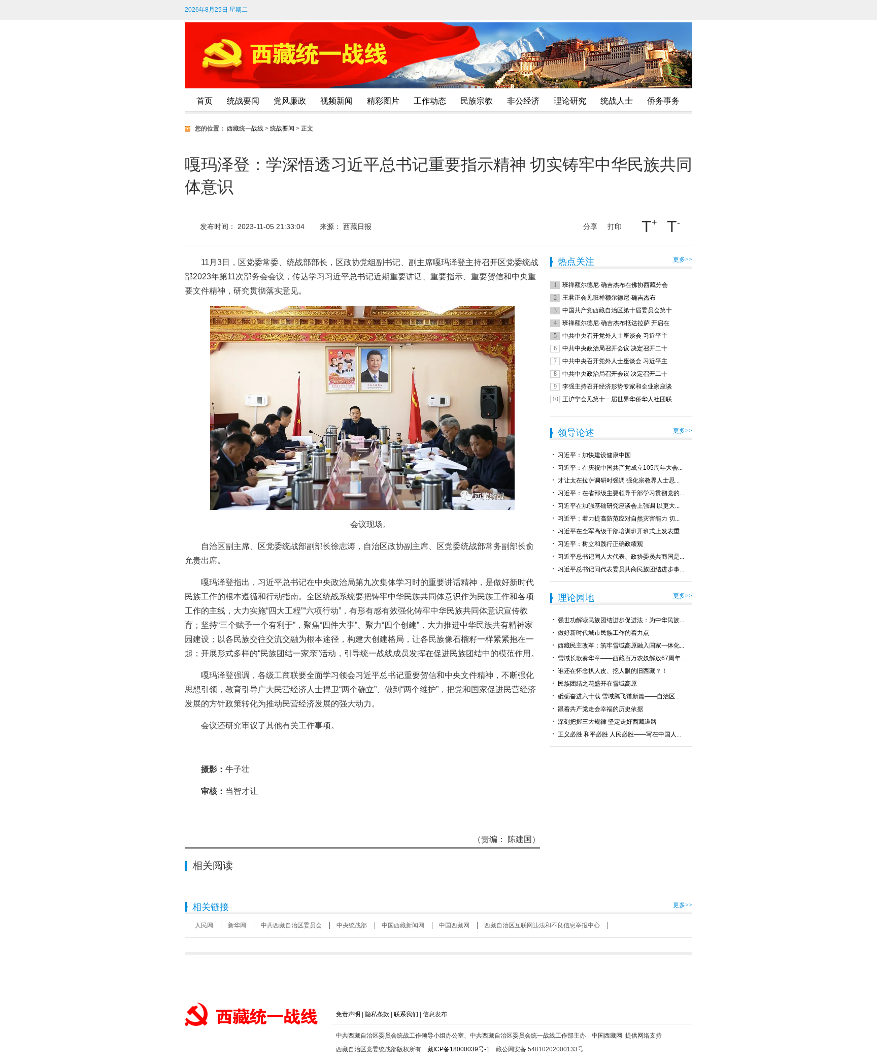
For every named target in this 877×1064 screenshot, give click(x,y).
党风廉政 (290, 100)
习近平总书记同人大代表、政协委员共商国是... (621, 556)
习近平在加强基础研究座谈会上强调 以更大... (619, 505)
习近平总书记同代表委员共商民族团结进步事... (621, 569)
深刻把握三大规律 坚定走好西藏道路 (607, 721)
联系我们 (406, 1014)
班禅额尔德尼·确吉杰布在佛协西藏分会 (615, 284)
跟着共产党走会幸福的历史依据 (600, 709)
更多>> (682, 259)
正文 (307, 128)
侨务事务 (663, 100)
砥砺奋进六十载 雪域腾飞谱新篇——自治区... (619, 696)
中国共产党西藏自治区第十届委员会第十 (617, 310)
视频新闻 (336, 100)
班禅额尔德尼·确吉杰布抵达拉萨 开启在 (615, 323)
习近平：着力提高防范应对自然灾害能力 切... (619, 518)
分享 (590, 224)
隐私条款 (377, 1014)
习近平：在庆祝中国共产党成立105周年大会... (620, 467)
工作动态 (430, 100)
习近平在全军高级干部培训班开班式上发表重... (621, 531)
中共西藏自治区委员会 (291, 925)
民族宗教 (476, 100)
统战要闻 (243, 100)
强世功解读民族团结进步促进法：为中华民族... (621, 620)
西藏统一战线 (245, 128)
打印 (615, 226)
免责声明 (348, 1014)
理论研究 (570, 100)
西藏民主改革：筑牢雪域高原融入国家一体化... (621, 645)
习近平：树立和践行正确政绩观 (600, 543)
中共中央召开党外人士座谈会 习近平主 (614, 335)
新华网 (237, 925)
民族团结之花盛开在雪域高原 (597, 683)
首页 (204, 100)
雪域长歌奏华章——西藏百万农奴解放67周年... (621, 658)
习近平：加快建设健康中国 (594, 455)
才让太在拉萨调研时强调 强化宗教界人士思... (619, 480)
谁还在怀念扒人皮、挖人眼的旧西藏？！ (612, 670)
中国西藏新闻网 (403, 925)
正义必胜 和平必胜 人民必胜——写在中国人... (619, 734)
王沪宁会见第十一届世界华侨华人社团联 (617, 399)
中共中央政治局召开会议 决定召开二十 (614, 348)
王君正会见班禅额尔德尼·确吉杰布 (609, 297)
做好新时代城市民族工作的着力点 (603, 632)
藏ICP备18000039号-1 (458, 1049)
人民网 (204, 925)
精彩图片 (383, 100)
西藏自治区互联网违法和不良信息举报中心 (542, 925)
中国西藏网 (454, 925)
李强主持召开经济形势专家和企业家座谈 (617, 386)
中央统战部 (351, 925)
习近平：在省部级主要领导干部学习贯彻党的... (621, 493)
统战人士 (616, 100)
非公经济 (523, 100)
